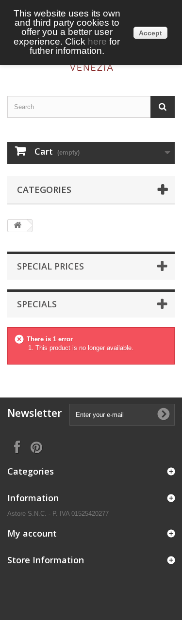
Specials (37, 304)
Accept (150, 33)
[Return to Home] (17, 226)
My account (32, 533)
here (97, 41)
